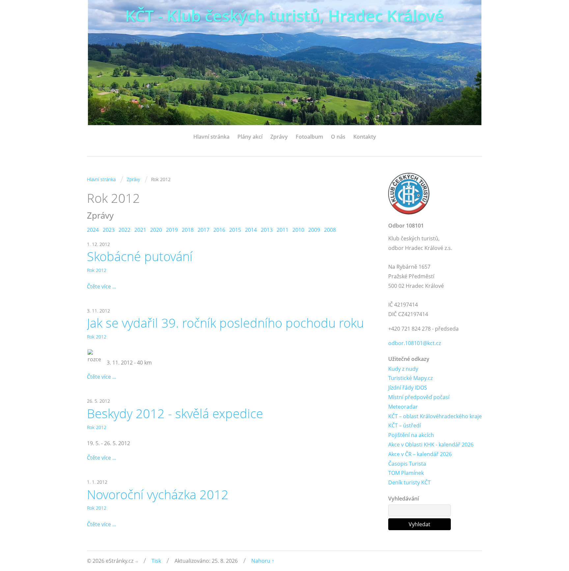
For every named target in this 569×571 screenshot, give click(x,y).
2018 (188, 229)
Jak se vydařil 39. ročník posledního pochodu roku (225, 322)
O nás (338, 136)
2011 (282, 229)
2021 (140, 229)
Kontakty (364, 136)
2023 (109, 229)
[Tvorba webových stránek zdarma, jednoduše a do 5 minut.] (137, 561)
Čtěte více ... (101, 286)
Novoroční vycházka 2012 (158, 494)
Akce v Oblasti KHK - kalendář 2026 (431, 444)
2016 (219, 229)
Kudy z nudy (403, 368)
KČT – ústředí (404, 425)
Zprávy (279, 136)
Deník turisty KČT (409, 482)
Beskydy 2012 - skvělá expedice (175, 413)
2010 (298, 229)
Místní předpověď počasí (418, 397)
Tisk (156, 560)
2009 (314, 229)
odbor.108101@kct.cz (414, 343)
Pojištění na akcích (411, 435)
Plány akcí (249, 136)
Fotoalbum (309, 136)
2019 (172, 229)
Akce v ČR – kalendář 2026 (420, 454)
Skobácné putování (140, 256)
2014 (251, 229)
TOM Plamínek (406, 472)
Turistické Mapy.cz (410, 378)
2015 (235, 229)
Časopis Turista (407, 463)
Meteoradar (403, 406)
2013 (267, 229)
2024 (93, 229)
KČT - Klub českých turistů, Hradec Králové (284, 15)
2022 (124, 229)
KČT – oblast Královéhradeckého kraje (435, 416)
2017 (203, 229)
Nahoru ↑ (262, 560)
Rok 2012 (96, 270)
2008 (330, 229)
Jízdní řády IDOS (407, 387)
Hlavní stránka (211, 136)
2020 (156, 229)
